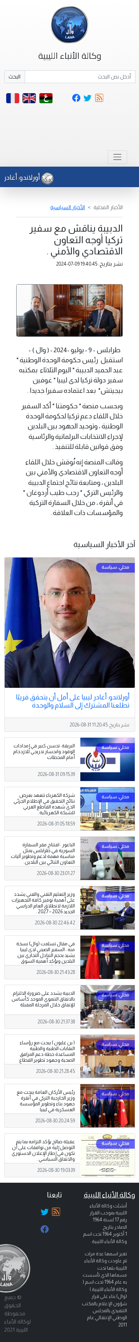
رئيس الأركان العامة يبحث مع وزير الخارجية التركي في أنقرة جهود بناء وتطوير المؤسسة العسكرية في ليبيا (46, 1101)
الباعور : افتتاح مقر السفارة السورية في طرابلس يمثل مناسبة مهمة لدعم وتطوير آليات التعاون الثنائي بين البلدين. (43, 853)
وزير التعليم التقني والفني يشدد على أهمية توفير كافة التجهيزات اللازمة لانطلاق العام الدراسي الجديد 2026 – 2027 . (43, 903)
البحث (14, 77)
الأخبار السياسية (67, 207)
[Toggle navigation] (117, 157)
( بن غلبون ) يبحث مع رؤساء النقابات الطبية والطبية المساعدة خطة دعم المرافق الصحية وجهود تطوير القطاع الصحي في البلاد (47, 1054)
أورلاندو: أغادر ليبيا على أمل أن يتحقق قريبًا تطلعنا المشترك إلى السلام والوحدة (72, 701)
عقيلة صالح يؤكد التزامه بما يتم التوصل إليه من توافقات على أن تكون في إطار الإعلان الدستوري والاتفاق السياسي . (43, 1150)
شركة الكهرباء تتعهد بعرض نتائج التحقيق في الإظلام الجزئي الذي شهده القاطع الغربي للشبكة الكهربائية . (44, 804)
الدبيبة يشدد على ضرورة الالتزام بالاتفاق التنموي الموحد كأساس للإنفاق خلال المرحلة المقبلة (43, 999)
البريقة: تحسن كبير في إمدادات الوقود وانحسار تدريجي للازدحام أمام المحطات (44, 751)
